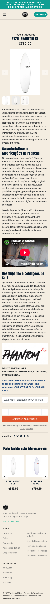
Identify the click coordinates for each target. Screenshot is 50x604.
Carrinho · (40, 14)
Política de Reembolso (37, 551)
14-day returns (26, 429)
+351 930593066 (11, 522)
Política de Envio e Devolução (36, 534)
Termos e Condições (36, 546)
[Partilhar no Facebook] (14, 436)
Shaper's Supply (10, 553)
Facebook (7, 573)
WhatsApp (7, 578)
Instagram (7, 568)
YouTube (7, 582)
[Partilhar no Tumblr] (24, 436)
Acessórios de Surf (11, 548)
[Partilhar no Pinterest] (21, 436)
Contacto (7, 533)
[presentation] (5, 72)
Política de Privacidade (37, 556)
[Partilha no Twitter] (17, 436)
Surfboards (8, 543)
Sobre (5, 538)
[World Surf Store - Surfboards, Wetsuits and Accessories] (25, 14)
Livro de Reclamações (37, 541)
